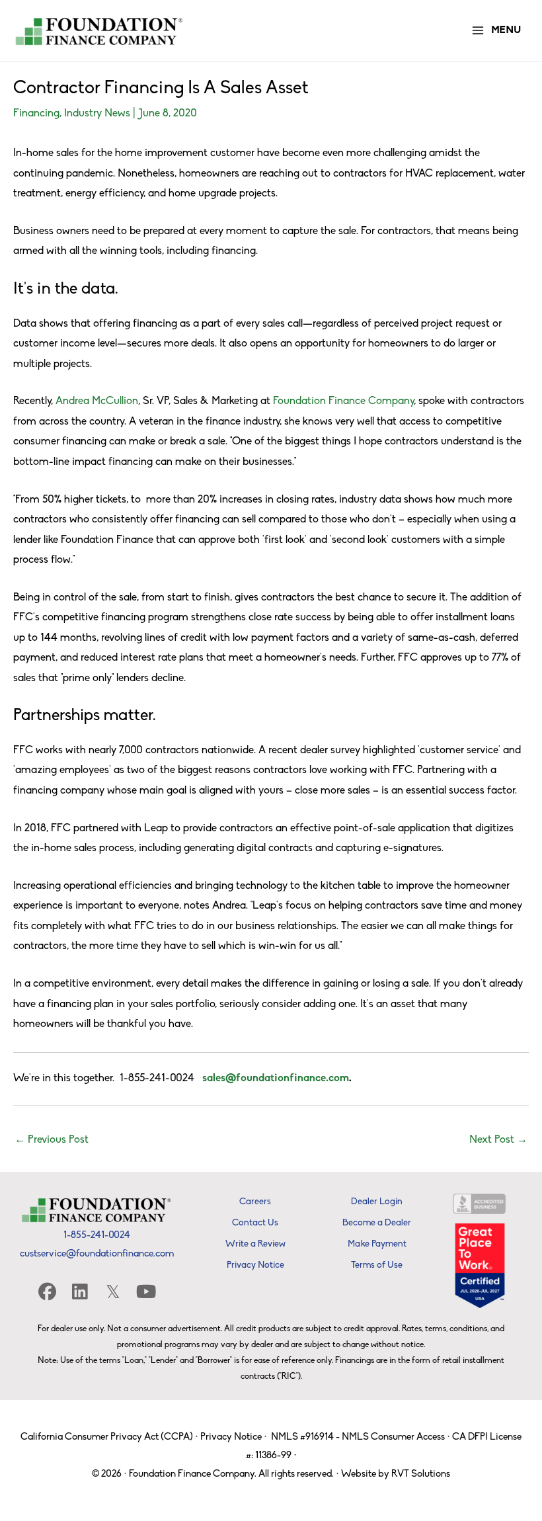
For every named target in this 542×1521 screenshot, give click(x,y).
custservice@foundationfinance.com (97, 1254)
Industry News (97, 113)
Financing (36, 113)
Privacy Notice (231, 1437)
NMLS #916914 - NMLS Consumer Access (358, 1437)
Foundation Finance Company (343, 401)
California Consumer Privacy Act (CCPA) (106, 1437)
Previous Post (52, 1140)
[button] (47, 1291)
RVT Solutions (420, 1474)
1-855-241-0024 (96, 1236)
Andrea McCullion (97, 401)
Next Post (498, 1140)
